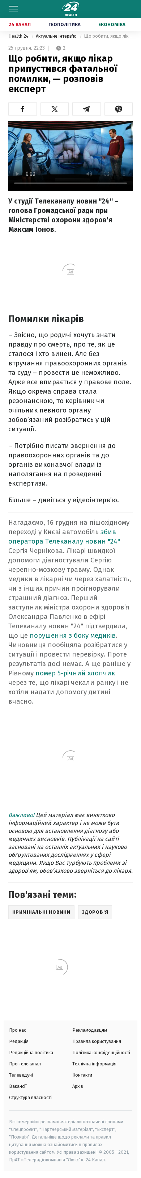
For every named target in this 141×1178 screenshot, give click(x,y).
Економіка (111, 24)
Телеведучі (21, 1075)
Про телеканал (25, 1063)
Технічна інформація (94, 1063)
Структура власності (30, 1097)
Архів (77, 1086)
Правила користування (96, 1041)
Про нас (17, 1030)
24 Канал (20, 24)
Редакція (19, 1041)
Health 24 (19, 36)
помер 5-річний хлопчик (75, 673)
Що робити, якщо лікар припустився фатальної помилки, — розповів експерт (108, 36)
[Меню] (13, 9)
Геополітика (64, 24)
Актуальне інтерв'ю (57, 36)
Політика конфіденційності (101, 1052)
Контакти (82, 1075)
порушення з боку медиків (73, 635)
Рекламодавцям (89, 1030)
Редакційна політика (31, 1052)
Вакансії (18, 1086)
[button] (22, 109)
